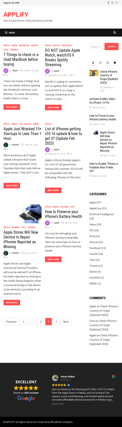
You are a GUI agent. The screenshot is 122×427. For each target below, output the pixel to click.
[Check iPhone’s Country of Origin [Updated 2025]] (93, 72)
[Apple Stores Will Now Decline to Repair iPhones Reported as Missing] (93, 133)
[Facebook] (109, 2)
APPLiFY (15, 14)
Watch (56, 45)
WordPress (56, 421)
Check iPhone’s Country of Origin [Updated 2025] (109, 77)
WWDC (36, 123)
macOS (34, 45)
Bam (69, 421)
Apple (6, 45)
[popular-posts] (93, 63)
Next (66, 321)
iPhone (15, 227)
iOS (21, 123)
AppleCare (95, 208)
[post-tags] (115, 63)
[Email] (117, 2)
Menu (12, 32)
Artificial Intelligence (101, 214)
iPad (92, 236)
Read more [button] (58, 403)
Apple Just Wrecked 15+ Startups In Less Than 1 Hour (22, 134)
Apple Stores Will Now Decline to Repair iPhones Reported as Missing (20, 239)
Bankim (15, 144)
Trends (14, 49)
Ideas (14, 45)
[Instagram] (113, 2)
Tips (5, 49)
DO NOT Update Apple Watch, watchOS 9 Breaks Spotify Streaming (62, 57)
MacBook (24, 45)
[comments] (107, 63)
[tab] (93, 63)
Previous (11, 321)
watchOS (67, 45)
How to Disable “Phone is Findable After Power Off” (103, 167)
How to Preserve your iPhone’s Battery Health (63, 214)
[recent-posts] (100, 63)
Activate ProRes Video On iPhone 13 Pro (102, 100)
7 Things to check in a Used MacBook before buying (20, 59)
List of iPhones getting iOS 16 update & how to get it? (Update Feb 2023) (63, 136)
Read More (11, 107)
